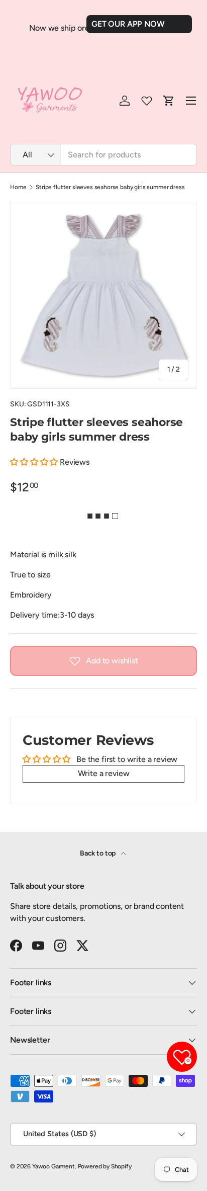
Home (18, 187)
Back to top (98, 853)
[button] (35, 462)
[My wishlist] (147, 101)
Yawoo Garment (53, 1166)
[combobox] (103, 154)
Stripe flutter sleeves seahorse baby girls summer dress (110, 187)
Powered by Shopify (105, 1166)
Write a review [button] (104, 773)
